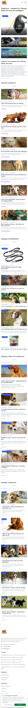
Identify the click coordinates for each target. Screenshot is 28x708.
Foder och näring (5, 49)
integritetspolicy (5, 702)
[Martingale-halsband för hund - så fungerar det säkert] (14, 42)
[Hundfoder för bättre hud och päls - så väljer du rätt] (14, 53)
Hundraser (4, 108)
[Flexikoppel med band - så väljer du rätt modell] (14, 24)
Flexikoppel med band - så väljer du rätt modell (11, 662)
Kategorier (4, 683)
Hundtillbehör (5, 16)
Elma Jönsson (3, 101)
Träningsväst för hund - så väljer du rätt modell (11, 659)
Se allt (14, 86)
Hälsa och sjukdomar (6, 181)
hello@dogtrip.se (6, 648)
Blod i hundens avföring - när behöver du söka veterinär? (13, 664)
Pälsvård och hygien (5, 156)
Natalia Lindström (4, 124)
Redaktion (4, 672)
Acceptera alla (20, 704)
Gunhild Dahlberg (4, 149)
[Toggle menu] (25, 2)
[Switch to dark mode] (22, 2)
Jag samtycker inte (7, 704)
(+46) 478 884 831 (6, 646)
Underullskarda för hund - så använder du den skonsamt (13, 655)
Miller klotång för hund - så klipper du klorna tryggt (12, 657)
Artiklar (3, 652)
